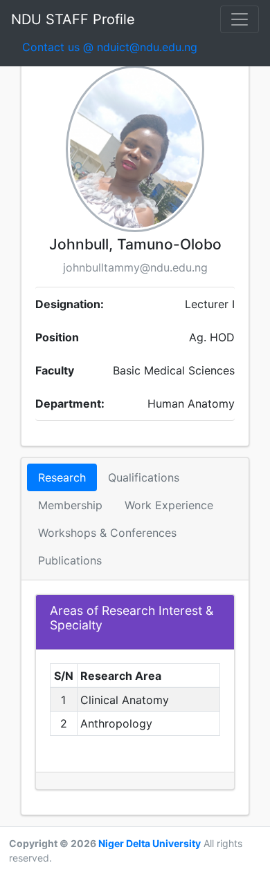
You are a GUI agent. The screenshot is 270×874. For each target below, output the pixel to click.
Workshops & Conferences (107, 533)
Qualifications (143, 477)
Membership (70, 505)
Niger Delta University (149, 843)
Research (62, 477)
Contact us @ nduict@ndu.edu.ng (115, 46)
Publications (70, 560)
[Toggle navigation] (239, 19)
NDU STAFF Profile (73, 19)
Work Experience (169, 505)
